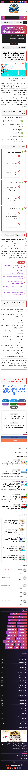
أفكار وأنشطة (14, 614)
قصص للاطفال (9, 644)
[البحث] (2, 2)
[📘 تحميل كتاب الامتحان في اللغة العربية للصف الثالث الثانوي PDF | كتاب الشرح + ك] (24, 483)
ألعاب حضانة (21, 635)
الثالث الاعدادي (12, 38)
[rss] (11, 2)
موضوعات (8, 647)
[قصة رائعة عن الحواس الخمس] (24, 461)
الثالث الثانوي (11, 623)
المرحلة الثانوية (10, 638)
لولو (21, 577)
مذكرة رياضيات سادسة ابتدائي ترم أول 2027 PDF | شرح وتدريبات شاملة (14, 283)
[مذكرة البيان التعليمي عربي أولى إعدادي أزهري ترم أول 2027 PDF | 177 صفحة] (22, 530)
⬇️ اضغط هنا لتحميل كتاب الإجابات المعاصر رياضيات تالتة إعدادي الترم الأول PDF (14, 390)
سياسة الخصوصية (21, 755)
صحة (17, 644)
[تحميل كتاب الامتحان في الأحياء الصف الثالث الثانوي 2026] (24, 496)
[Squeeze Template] (22, 765)
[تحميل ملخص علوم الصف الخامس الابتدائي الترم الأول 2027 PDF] (22, 539)
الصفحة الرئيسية (21, 38)
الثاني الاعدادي (11, 626)
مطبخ (16, 647)
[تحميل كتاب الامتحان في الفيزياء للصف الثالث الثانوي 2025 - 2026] (24, 506)
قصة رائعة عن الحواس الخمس (13, 462)
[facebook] (23, 2)
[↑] (14, 762)
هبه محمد (20, 569)
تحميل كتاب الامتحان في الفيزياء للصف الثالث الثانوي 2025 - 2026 (11, 507)
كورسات (22, 647)
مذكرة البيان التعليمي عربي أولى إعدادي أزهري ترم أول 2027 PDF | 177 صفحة (14, 272)
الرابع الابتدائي (21, 632)
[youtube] (18, 2)
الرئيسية (21, 18)
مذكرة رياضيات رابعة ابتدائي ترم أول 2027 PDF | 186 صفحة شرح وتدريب (13, 288)
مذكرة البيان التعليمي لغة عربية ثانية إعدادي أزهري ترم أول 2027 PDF (13, 267)
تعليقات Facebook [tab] (14, 437)
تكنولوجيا (6, 641)
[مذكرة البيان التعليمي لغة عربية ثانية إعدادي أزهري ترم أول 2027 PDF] (22, 521)
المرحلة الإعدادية (21, 41)
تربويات (13, 641)
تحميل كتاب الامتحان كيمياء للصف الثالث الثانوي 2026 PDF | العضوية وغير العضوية (11, 473)
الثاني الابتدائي (21, 626)
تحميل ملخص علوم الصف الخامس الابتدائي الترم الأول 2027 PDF (13, 277)
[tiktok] (16, 2)
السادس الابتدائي (10, 632)
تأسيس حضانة (21, 641)
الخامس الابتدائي (11, 629)
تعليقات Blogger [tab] (14, 440)
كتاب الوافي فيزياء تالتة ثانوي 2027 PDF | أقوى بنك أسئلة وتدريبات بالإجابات (13, 293)
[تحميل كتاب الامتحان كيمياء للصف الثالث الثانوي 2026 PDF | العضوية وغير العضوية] (24, 471)
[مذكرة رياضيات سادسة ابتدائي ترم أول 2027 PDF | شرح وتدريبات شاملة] (22, 548)
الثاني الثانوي (21, 629)
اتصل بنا (23, 759)
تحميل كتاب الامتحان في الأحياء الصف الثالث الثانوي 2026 (11, 497)
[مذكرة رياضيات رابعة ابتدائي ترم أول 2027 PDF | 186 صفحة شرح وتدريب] (22, 557)
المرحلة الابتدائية (11, 635)
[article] (14, 416)
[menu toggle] (25, 2)
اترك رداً (20, 573)
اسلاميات (22, 614)
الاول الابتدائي (21, 617)
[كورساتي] (14, 8)
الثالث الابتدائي (12, 620)
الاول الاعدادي (12, 617)
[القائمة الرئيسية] (3, 17)
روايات (23, 644)
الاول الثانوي (21, 620)
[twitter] (20, 2)
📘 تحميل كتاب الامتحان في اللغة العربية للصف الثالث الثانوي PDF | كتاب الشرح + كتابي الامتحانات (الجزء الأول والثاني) (11, 485)
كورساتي (7, 765)
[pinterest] (13, 2)
